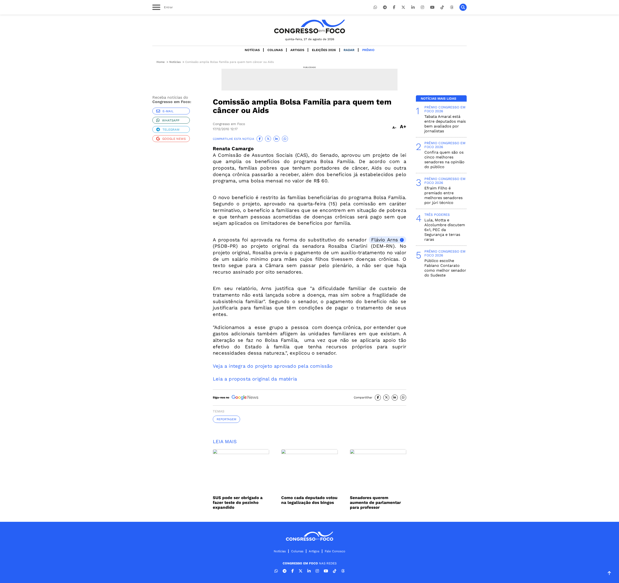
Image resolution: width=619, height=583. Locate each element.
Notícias (252, 50)
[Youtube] (432, 7)
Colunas (275, 50)
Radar (349, 50)
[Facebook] (394, 7)
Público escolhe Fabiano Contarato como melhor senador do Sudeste (445, 267)
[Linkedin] (413, 7)
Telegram (170, 129)
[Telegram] (385, 7)
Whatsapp (170, 120)
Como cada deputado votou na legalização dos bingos (309, 500)
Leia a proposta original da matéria (255, 379)
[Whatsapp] (375, 7)
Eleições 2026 (324, 50)
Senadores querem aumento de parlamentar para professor (375, 502)
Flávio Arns (384, 240)
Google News (174, 139)
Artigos (297, 50)
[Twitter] (403, 7)
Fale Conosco (335, 551)
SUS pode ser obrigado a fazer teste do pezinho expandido (238, 502)
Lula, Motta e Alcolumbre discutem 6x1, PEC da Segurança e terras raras (444, 230)
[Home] (309, 26)
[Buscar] (463, 7)
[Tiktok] (442, 7)
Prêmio (368, 50)
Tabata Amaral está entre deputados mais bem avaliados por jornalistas (445, 123)
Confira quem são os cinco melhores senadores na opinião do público (444, 159)
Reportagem (226, 419)
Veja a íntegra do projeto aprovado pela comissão (273, 366)
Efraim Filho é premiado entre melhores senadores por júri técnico (443, 195)
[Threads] (451, 7)
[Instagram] (422, 7)
